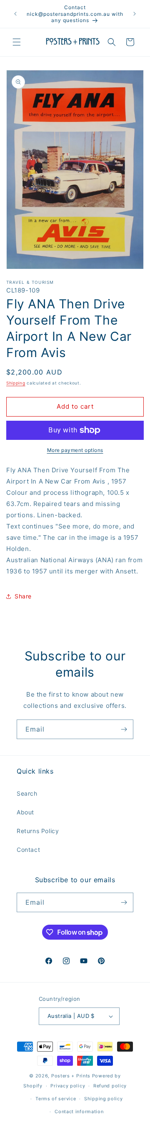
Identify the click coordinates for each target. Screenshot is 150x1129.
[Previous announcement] (15, 14)
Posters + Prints (70, 1076)
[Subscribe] (124, 729)
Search (27, 793)
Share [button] (23, 596)
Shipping (15, 382)
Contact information (79, 1111)
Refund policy (110, 1086)
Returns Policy (38, 830)
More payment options (75, 450)
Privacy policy (67, 1086)
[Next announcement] (134, 14)
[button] (17, 42)
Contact (28, 849)
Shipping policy (103, 1099)
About (25, 812)
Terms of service (55, 1099)
